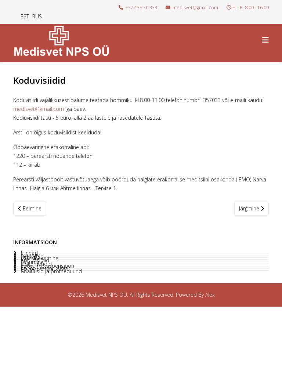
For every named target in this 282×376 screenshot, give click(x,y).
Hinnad (28, 253)
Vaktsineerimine (38, 258)
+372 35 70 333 (141, 7)
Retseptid (31, 256)
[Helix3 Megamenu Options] (265, 40)
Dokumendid (35, 264)
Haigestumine (36, 269)
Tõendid (29, 255)
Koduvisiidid (34, 260)
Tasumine (31, 262)
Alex (210, 294)
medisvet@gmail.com (195, 7)
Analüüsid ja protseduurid (50, 271)
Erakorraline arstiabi (43, 267)
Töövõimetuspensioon (46, 266)
